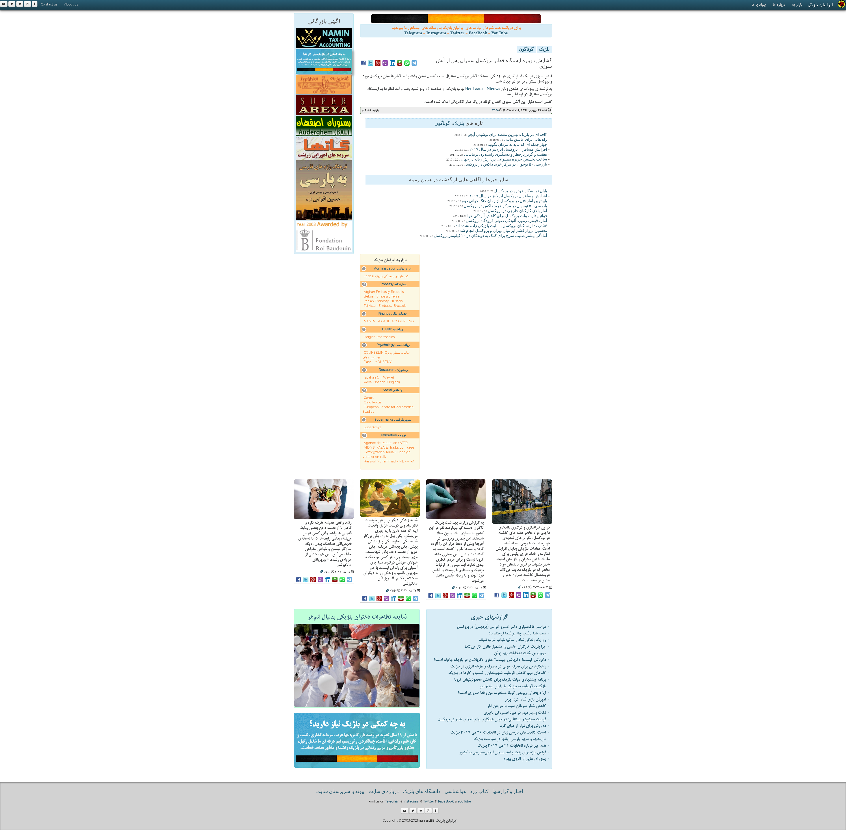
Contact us (49, 4)
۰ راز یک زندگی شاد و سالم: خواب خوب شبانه (514, 640)
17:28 (495, 110)
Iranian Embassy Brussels (383, 301)
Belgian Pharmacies (379, 337)
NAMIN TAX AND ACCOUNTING (389, 321)
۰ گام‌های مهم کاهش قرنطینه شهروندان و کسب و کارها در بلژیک (498, 673)
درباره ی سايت (384, 792)
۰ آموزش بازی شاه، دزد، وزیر (527, 699)
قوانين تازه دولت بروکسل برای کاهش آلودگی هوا (507, 216)
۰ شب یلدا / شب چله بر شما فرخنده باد (518, 633)
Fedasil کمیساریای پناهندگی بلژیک (386, 276)
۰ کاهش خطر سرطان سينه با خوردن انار (518, 706)
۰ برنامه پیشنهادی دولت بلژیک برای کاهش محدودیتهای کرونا (501, 679)
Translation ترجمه (393, 435)
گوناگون (526, 50)
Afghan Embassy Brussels (384, 292)
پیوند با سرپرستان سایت (340, 792)
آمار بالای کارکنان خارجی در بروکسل (517, 211)
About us (71, 4)
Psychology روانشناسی (393, 345)
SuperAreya (372, 427)
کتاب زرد (479, 792)
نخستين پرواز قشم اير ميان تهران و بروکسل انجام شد (503, 231)
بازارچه (797, 4)
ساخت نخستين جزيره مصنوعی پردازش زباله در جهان (504, 160)
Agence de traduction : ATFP (386, 443)
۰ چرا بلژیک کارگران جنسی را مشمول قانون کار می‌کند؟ (506, 646)
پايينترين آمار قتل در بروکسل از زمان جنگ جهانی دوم (504, 201)
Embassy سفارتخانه (393, 284)
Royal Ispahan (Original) (382, 382)
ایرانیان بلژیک (820, 4)
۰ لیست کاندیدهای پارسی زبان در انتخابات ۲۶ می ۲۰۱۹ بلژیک (499, 732)
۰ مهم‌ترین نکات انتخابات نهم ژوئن (521, 653)
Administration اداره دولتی (393, 268)
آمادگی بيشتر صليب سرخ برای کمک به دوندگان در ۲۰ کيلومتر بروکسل (490, 236)
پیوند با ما (758, 4)
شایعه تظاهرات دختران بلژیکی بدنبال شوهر (357, 617)
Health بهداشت (393, 329)
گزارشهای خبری (489, 617)
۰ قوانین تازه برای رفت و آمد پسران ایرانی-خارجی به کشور (504, 752)
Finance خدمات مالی (392, 314)
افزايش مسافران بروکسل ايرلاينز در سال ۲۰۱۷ (508, 150)
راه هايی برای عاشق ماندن (525, 140)
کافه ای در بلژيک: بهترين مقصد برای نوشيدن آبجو (507, 135)
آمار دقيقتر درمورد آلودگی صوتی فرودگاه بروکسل (506, 221)
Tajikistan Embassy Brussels (385, 306)
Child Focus (372, 402)
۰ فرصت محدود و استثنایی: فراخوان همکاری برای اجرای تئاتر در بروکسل (493, 719)
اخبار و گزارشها (507, 792)
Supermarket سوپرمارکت (393, 419)
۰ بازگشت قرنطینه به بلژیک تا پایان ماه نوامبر (514, 686)
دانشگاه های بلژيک (421, 792)
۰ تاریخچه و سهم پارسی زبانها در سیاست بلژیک (511, 739)
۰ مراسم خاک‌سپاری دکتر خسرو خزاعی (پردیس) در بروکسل (503, 626)
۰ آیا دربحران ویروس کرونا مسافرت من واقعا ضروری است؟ (503, 693)
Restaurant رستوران (393, 370)
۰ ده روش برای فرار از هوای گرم (524, 726)
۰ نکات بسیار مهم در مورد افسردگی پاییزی (516, 712)
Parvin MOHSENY (377, 362)
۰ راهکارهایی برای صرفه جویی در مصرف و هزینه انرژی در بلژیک (499, 666)
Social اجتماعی (393, 390)
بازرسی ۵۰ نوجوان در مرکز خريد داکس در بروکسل (505, 165)
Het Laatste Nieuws (482, 89)
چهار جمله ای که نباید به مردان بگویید (517, 145)
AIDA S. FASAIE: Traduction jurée (389, 447)
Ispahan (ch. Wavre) (379, 377)
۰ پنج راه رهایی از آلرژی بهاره (526, 759)
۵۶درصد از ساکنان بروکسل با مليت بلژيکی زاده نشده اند (501, 226)
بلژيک (544, 50)
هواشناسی (455, 792)
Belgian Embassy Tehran (382, 296)
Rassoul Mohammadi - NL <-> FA (389, 461)
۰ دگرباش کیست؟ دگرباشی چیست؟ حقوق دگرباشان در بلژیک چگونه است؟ (491, 659)
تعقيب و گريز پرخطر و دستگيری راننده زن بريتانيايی (505, 155)
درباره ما (779, 4)
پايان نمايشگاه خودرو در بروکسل (520, 191)
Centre (369, 398)
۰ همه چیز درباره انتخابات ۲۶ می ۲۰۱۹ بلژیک (513, 745)
